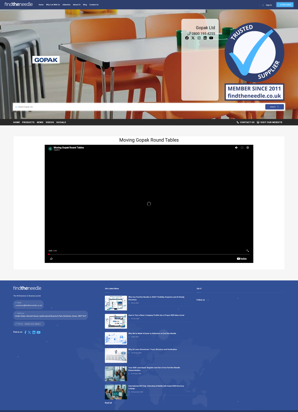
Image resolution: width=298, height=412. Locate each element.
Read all (108, 403)
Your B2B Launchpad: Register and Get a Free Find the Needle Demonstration (154, 369)
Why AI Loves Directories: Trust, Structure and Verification (152, 349)
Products (28, 122)
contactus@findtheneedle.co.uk (28, 305)
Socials (61, 122)
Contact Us (93, 5)
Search (273, 107)
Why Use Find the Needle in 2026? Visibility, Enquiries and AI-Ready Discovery (156, 298)
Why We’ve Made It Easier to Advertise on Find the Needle (152, 333)
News (40, 122)
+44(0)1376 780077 (32, 324)
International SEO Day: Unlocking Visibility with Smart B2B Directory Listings (156, 387)
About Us (77, 5)
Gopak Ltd (205, 27)
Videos (50, 122)
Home (41, 5)
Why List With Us (53, 5)
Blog (85, 5)
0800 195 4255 (203, 34)
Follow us (201, 300)
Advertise (66, 5)
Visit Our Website (270, 122)
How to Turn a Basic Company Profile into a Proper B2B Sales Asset (156, 315)
